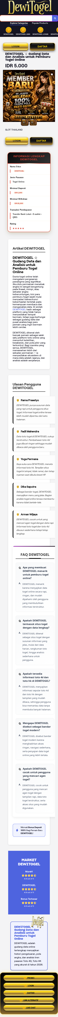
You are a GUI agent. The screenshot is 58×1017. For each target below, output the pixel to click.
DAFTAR (42, 46)
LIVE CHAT (30, 1009)
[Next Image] (52, 96)
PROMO (30, 977)
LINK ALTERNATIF (30, 1001)
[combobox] (26, 18)
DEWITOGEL (19, 309)
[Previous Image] (5, 96)
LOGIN (15, 46)
